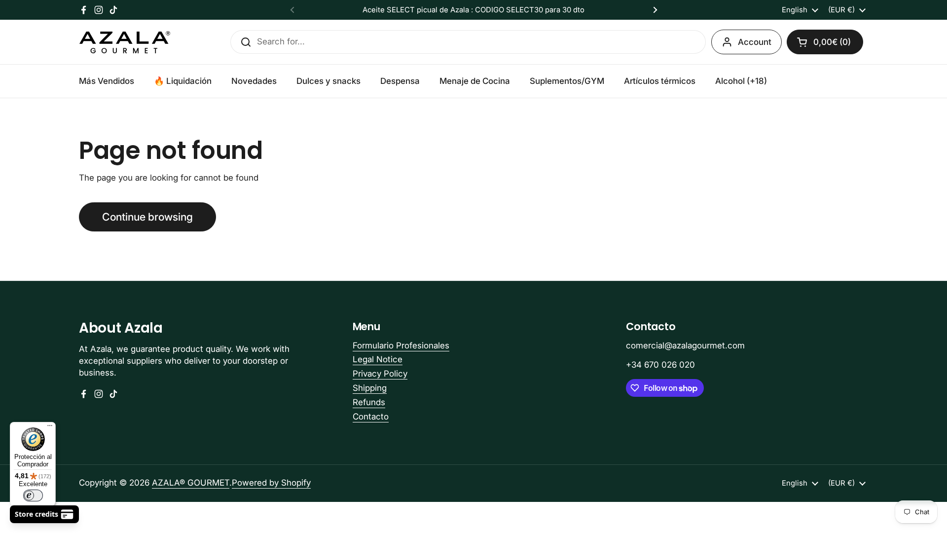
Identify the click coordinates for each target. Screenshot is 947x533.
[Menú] (50, 428)
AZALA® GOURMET (190, 483)
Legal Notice (377, 359)
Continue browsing (147, 216)
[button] (825, 42)
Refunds (369, 402)
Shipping (370, 388)
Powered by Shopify (271, 483)
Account (754, 42)
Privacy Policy (380, 374)
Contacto (371, 416)
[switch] (33, 495)
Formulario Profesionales (401, 345)
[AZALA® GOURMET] (125, 42)
